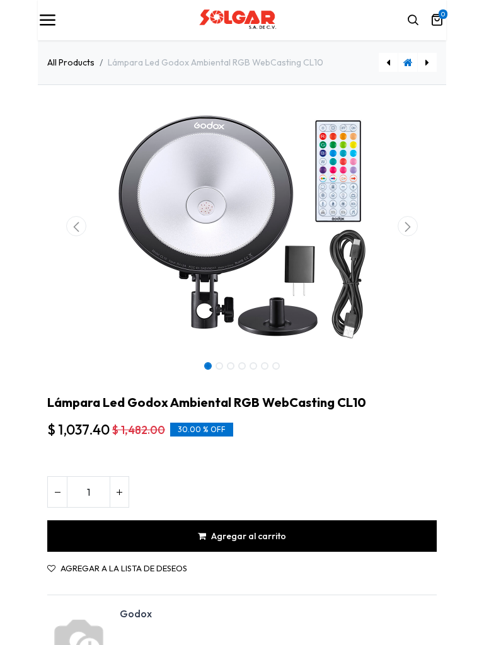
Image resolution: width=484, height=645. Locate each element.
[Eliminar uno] (57, 492)
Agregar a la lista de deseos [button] (123, 568)
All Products (71, 62)
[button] (76, 226)
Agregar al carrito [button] (248, 536)
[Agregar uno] (119, 492)
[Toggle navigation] (47, 20)
